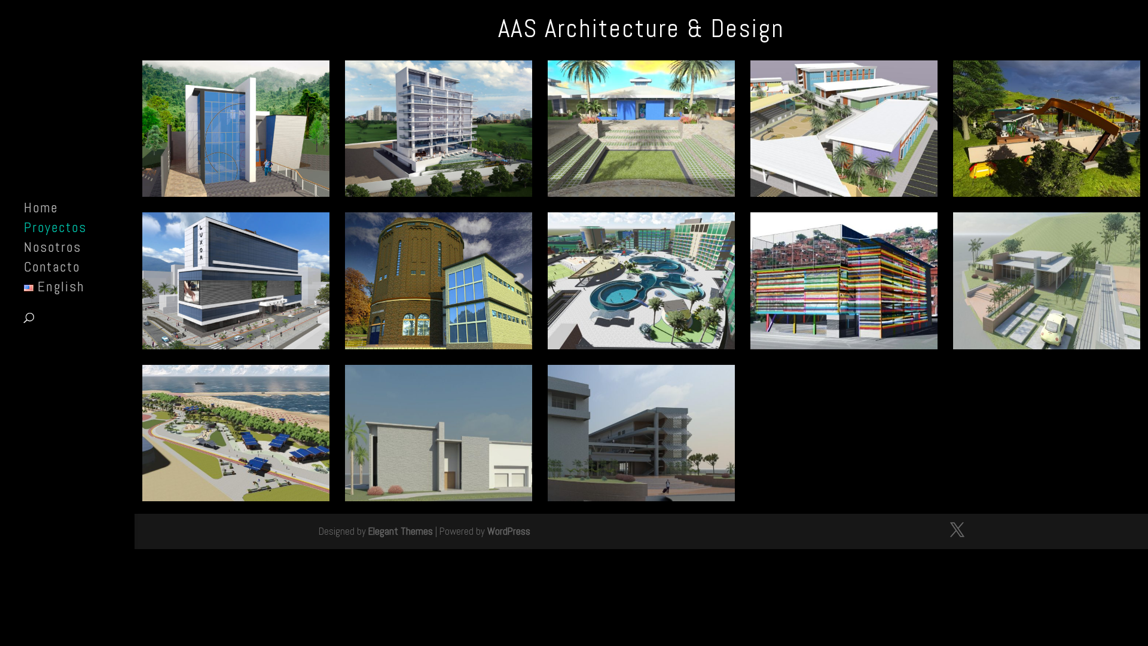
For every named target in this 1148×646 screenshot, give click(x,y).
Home (41, 210)
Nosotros (52, 249)
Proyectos (55, 229)
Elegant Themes (400, 531)
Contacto (52, 269)
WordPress (508, 531)
